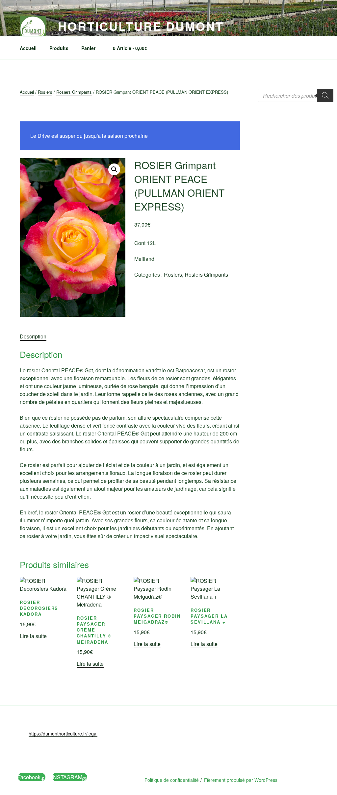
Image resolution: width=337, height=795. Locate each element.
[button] (114, 169)
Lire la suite (33, 636)
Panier (88, 48)
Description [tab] (33, 336)
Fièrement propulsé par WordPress (240, 780)
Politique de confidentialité (171, 780)
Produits (58, 48)
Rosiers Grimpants (74, 92)
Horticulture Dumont (141, 26)
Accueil (28, 48)
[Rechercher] (325, 95)
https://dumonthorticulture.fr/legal (63, 733)
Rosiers (45, 92)
